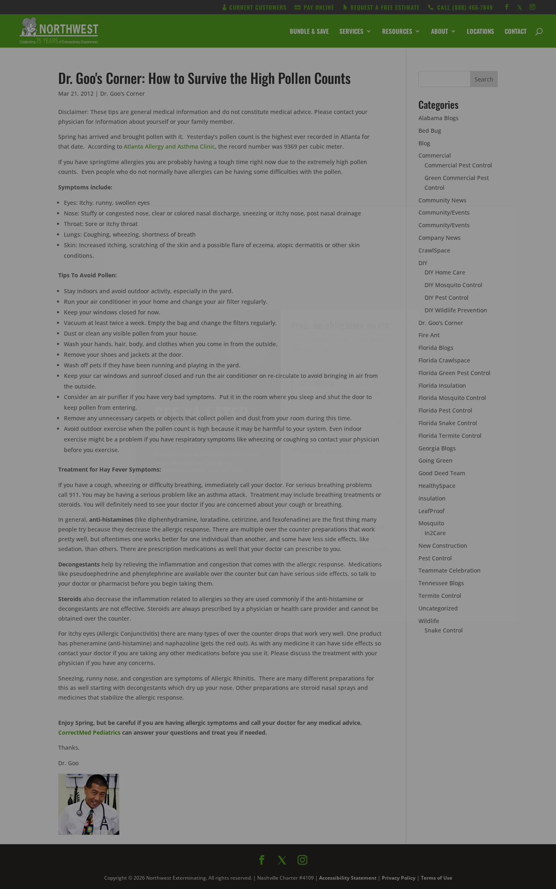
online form (342, 450)
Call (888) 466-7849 (350, 527)
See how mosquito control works (351, 549)
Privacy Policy (366, 568)
